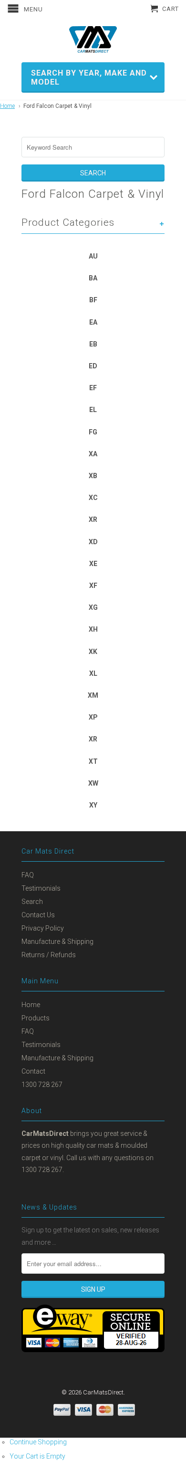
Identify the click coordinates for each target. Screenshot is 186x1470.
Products (35, 1018)
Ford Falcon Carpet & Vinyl (57, 106)
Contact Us (38, 915)
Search (32, 901)
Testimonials (41, 888)
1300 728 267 (41, 1084)
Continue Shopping (38, 1442)
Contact (33, 1071)
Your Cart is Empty (37, 1456)
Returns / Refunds (48, 955)
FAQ (27, 875)
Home (7, 106)
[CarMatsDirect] (93, 39)
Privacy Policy (42, 928)
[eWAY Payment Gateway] (93, 1350)
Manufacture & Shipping (57, 941)
